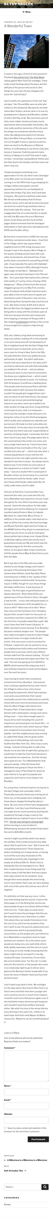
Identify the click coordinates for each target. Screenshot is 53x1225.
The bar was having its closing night (26, 822)
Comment (9, 1048)
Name (7, 1086)
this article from (29, 77)
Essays (7, 1204)
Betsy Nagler (18, 4)
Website (8, 1114)
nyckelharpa (22, 322)
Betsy (29, 22)
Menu (28, 12)
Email (7, 1100)
